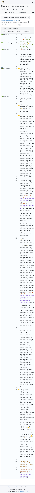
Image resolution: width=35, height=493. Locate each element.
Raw (4, 31)
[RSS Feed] (3, 9)
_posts (17, 20)
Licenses (22, 491)
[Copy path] (28, 22)
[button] (7, 9)
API (28, 491)
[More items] (33, 12)
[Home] (3, 2)
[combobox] (10, 25)
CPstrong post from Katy (10, 34)
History (19, 31)
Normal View (11, 31)
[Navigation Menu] (32, 2)
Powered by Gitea (13, 487)
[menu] (8, 491)
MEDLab (6, 6)
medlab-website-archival (20, 6)
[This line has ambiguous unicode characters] (19, 42)
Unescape (26, 31)
